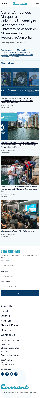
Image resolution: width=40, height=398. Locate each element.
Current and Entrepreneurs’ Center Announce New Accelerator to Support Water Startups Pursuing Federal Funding (19, 144)
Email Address (6, 281)
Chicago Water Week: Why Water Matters (17, 231)
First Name (5, 261)
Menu (37, 4)
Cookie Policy (32, 392)
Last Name (4, 271)
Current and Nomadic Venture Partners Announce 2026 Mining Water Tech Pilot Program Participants (17, 100)
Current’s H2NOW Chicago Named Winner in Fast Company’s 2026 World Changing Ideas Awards (19, 189)
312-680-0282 (6, 369)
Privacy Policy (23, 392)
